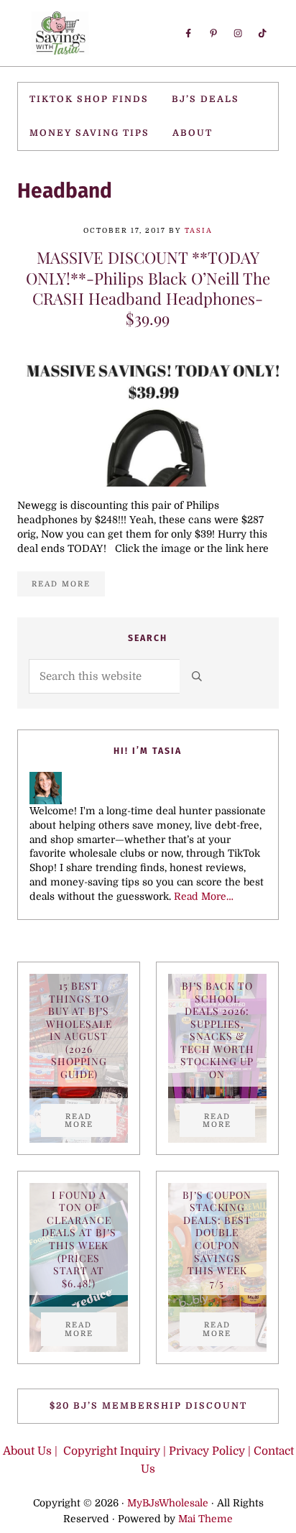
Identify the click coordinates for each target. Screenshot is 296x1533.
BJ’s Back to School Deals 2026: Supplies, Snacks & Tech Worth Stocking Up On (217, 1030)
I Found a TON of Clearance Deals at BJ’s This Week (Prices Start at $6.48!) (79, 1239)
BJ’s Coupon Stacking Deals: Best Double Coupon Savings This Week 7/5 (216, 1239)
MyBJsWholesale (167, 1503)
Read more (68, 585)
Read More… (203, 896)
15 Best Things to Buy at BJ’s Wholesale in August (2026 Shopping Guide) (79, 1030)
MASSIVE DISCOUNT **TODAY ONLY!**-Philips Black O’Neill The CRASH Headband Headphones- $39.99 (148, 287)
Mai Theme (205, 1519)
